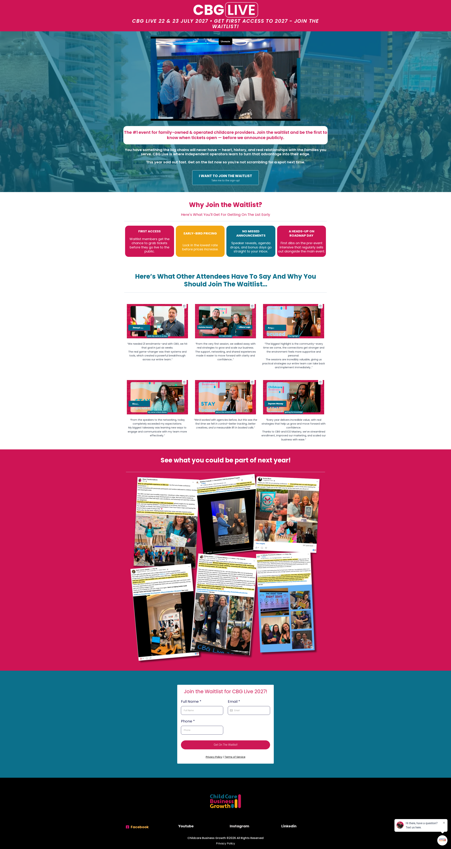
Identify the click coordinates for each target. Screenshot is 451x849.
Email (234, 701)
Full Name (191, 701)
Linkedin (288, 826)
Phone (188, 721)
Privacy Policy (214, 757)
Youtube (186, 826)
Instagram (239, 826)
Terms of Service (234, 757)
